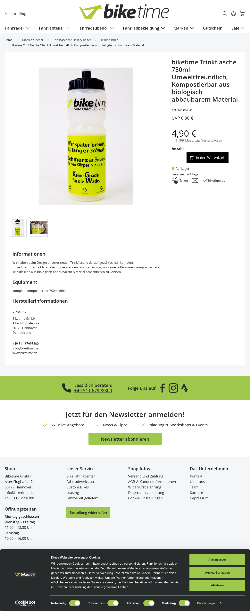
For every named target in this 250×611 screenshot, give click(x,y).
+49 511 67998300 (93, 390)
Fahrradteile (51, 28)
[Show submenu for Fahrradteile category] (66, 28)
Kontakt (10, 14)
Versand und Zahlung (145, 476)
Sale (235, 28)
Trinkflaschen (109, 40)
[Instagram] (173, 388)
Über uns (197, 481)
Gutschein (212, 28)
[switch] (113, 603)
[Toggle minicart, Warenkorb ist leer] (242, 14)
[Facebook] (162, 388)
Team (194, 487)
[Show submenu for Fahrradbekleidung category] (162, 28)
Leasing (72, 492)
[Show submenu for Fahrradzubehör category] (111, 28)
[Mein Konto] (233, 14)
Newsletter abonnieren (125, 439)
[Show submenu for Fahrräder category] (27, 28)
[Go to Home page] (127, 13)
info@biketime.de (19, 492)
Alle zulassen (217, 559)
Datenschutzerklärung (146, 492)
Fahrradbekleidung (141, 28)
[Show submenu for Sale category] (242, 28)
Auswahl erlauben (217, 572)
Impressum (199, 498)
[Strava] (184, 388)
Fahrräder (14, 28)
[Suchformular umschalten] (225, 14)
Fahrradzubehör (92, 28)
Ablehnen (217, 585)
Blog (22, 14)
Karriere (196, 492)
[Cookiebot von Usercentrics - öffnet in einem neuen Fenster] (25, 603)
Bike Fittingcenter (80, 476)
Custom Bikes (77, 487)
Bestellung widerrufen (88, 512)
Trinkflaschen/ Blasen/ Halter (72, 40)
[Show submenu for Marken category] (191, 28)
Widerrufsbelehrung (144, 487)
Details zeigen (206, 603)
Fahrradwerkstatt (80, 481)
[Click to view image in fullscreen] (86, 136)
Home (8, 40)
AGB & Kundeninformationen (152, 481)
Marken (181, 28)
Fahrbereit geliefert (82, 498)
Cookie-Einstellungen (145, 498)
